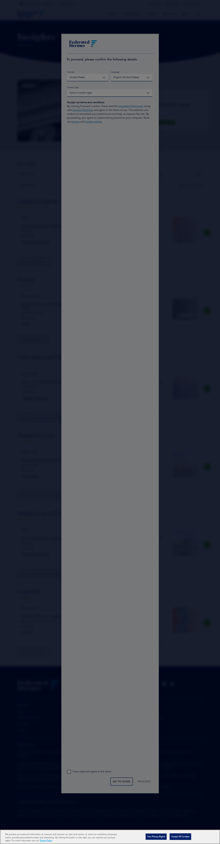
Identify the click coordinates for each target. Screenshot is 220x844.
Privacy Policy (46, 841)
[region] (110, 837)
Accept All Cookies (180, 836)
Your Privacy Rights (156, 836)
